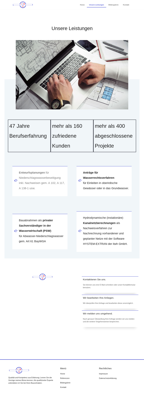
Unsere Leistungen (96, 5)
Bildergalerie (113, 5)
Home (82, 5)
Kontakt (126, 5)
